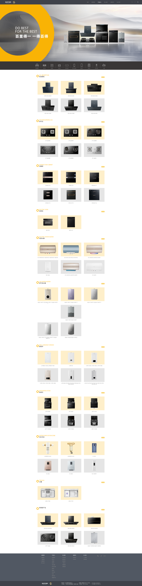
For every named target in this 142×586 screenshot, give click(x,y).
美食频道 (64, 564)
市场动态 (74, 559)
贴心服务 (106, 2)
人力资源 (85, 557)
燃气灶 (53, 559)
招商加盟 (85, 559)
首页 (88, 2)
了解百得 (42, 559)
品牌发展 (42, 561)
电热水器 (53, 564)
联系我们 (64, 561)
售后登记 (64, 559)
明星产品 (53, 575)
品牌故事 (93, 2)
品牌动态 (112, 2)
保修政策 (64, 566)
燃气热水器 (54, 566)
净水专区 (53, 572)
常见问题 (64, 557)
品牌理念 (42, 557)
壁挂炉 (53, 568)
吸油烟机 (53, 557)
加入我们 (118, 2)
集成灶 (53, 570)
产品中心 (99, 2)
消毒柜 (53, 561)
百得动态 (74, 557)
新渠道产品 (54, 577)
